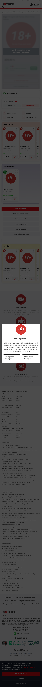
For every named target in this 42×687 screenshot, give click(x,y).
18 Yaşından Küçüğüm (9, 358)
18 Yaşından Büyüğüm (28, 358)
